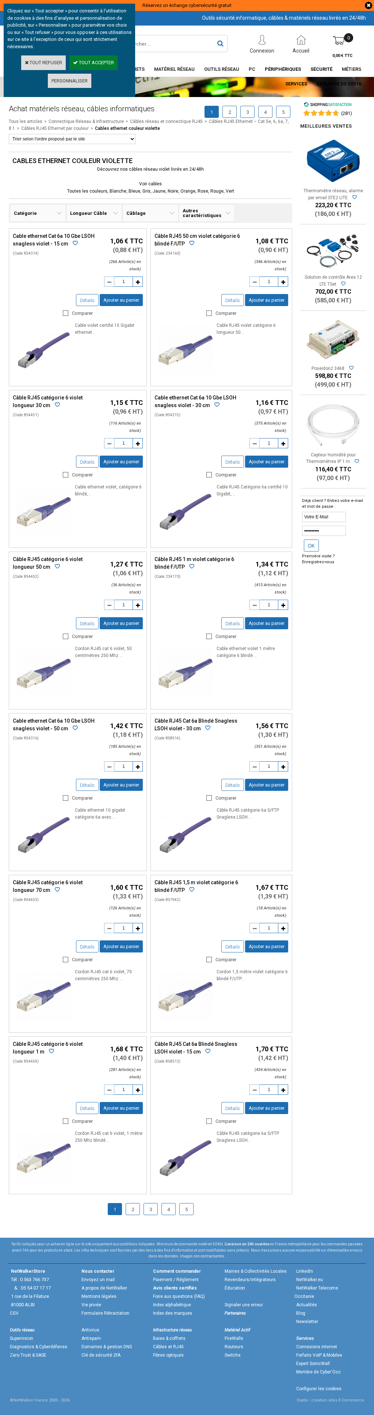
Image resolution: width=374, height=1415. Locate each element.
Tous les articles (25, 121)
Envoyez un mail (98, 1279)
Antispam (91, 1338)
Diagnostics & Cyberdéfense (38, 1346)
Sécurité (321, 69)
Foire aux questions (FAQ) (179, 1296)
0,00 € (342, 55)
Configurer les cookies (318, 1388)
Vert (230, 191)
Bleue (134, 191)
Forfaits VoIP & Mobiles (319, 1355)
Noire (173, 191)
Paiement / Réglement (176, 1279)
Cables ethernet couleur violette (127, 128)
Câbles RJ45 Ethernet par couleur (55, 128)
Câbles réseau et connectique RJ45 (166, 121)
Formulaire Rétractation (105, 1313)
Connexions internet (316, 1346)
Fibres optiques (168, 1355)
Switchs (233, 1355)
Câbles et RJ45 (168, 1346)
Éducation (235, 1288)
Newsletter (307, 1321)
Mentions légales (99, 1296)
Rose (203, 191)
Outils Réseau (221, 69)
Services (296, 83)
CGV (14, 1313)
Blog (300, 1313)
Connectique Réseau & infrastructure (86, 121)
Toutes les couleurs (87, 191)
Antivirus (90, 1330)
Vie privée (91, 1304)
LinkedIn (304, 1271)
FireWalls (234, 1338)
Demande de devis (339, 83)
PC (252, 69)
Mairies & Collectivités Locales (256, 1271)
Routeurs (234, 1346)
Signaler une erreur (244, 1304)
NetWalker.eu (309, 1279)
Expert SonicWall (313, 1363)
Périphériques (283, 69)
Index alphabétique (172, 1304)
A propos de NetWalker (104, 1288)
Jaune (159, 191)
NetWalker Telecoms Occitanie (316, 1292)
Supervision (21, 1338)
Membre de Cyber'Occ (318, 1372)
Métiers (351, 69)
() (346, 113)
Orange (187, 191)
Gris (146, 191)
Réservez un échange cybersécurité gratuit (187, 5)
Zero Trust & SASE (28, 1355)
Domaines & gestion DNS (106, 1346)
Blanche (118, 191)
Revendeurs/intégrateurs (250, 1279)
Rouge (217, 191)
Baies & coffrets (169, 1338)
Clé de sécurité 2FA (101, 1355)
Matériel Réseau (174, 69)
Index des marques (172, 1313)
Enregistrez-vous (318, 562)
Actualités (306, 1304)
